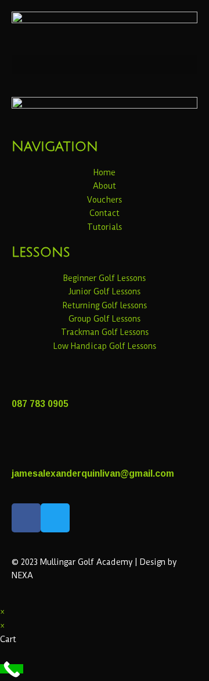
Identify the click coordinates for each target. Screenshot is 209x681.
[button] (104, 64)
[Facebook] (26, 517)
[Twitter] (55, 517)
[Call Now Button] (11, 668)
